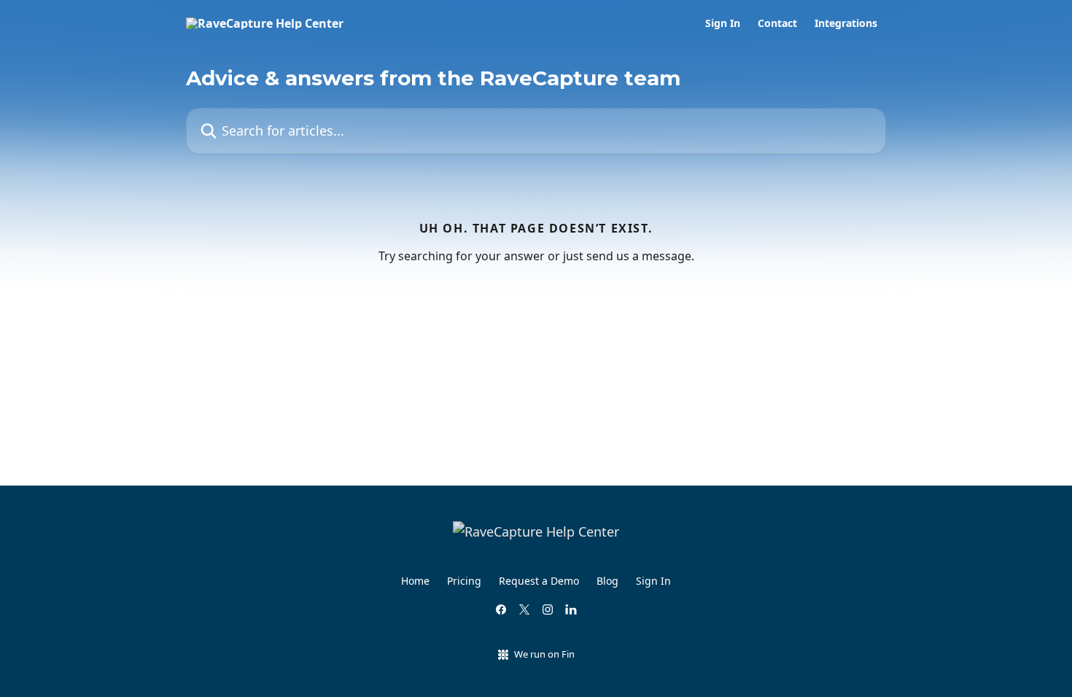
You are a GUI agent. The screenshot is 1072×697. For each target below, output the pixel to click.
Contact (777, 23)
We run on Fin (544, 654)
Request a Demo (539, 581)
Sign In (722, 23)
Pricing (464, 581)
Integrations (846, 23)
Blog (607, 581)
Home (415, 581)
